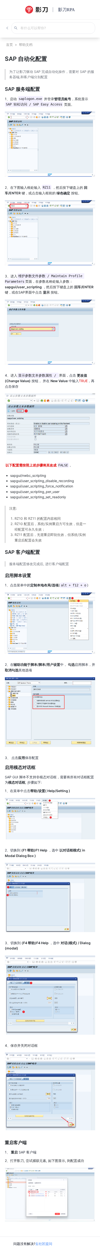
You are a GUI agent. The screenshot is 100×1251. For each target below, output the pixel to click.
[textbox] (50, 645)
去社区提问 (43, 1243)
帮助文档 (26, 44)
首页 (9, 44)
